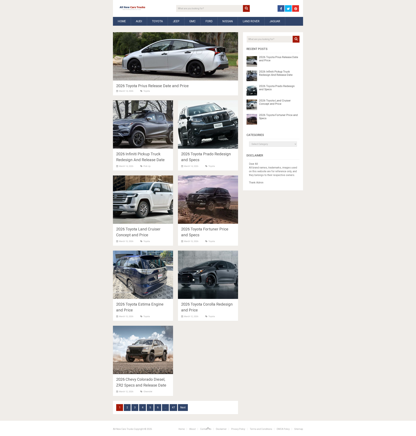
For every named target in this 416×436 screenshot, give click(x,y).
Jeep (176, 21)
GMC (192, 21)
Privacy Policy (238, 429)
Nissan (227, 21)
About (192, 429)
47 (173, 407)
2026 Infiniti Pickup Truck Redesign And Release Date (275, 73)
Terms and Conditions (261, 429)
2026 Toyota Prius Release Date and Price (152, 86)
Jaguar (274, 21)
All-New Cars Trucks (123, 429)
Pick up (147, 166)
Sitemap (298, 429)
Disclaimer (221, 429)
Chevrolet (147, 391)
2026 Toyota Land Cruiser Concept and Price (275, 102)
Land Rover (251, 21)
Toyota (157, 21)
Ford (209, 21)
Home (122, 21)
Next (183, 407)
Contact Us (205, 429)
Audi (139, 21)
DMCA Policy (283, 429)
